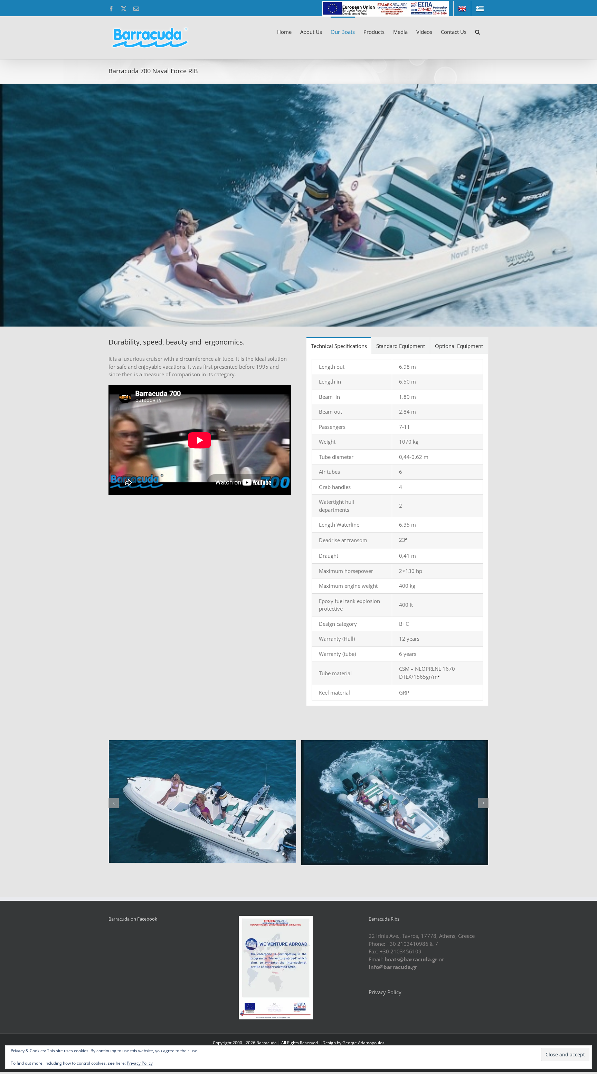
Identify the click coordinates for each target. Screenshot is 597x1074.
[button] (477, 31)
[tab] (338, 345)
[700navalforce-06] (202, 801)
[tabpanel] (397, 530)
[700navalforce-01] (395, 800)
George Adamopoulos (363, 1043)
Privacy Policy (385, 992)
